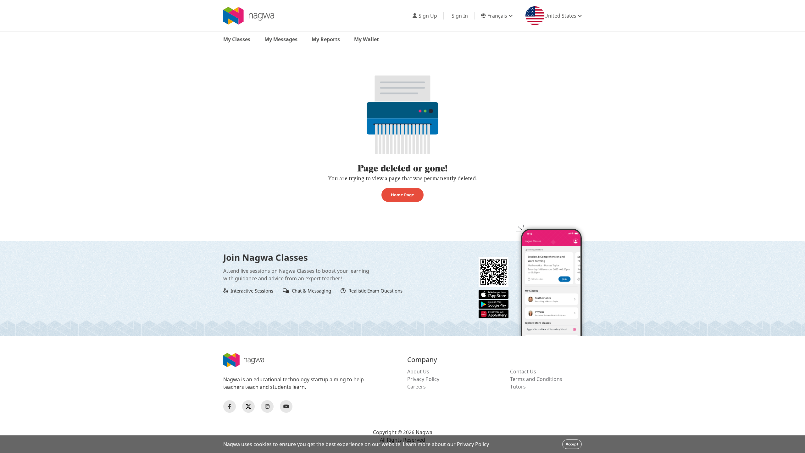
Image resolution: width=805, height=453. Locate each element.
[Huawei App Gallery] (493, 313)
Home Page (402, 195)
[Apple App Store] (493, 293)
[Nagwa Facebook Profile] (229, 406)
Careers (416, 386)
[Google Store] (493, 303)
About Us (418, 371)
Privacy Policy (423, 379)
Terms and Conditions (536, 379)
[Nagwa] (248, 16)
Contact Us (523, 371)
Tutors (518, 386)
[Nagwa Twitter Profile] (248, 406)
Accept (572, 444)
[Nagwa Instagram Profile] (267, 406)
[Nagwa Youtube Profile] (286, 406)
